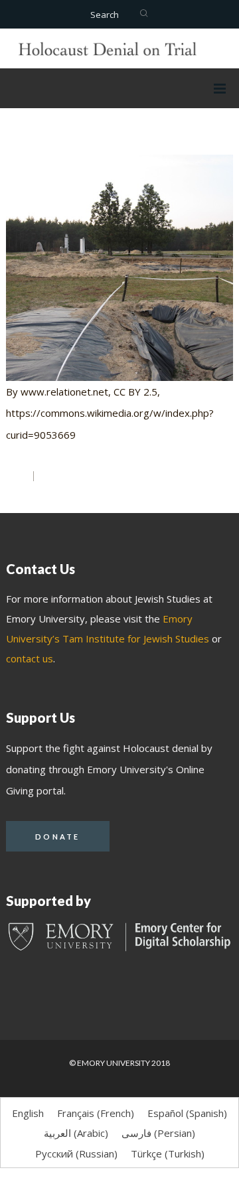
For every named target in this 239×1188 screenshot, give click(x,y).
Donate (57, 836)
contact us (29, 658)
